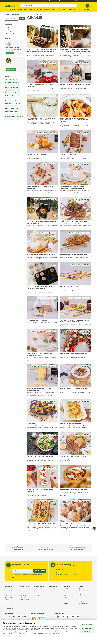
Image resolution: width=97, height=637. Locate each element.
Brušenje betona (9, 92)
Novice (65, 595)
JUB (15, 113)
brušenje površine (9, 90)
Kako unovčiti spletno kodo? (25, 599)
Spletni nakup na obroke (77, 547)
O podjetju (66, 588)
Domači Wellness (9, 103)
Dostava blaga (82, 598)
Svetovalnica (62, 9)
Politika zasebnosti (9, 606)
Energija (39, 9)
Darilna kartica (22, 595)
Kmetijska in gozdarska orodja (12, 87)
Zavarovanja (22, 597)
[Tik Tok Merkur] (68, 617)
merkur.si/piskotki (15, 632)
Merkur (28, 14)
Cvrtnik (37, 199)
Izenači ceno (46, 547)
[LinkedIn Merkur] (78, 617)
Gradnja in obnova (9, 33)
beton (17, 90)
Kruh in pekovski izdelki (83, 232)
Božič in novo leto (51, 331)
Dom (7, 27)
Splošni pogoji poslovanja (10, 588)
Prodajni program (38, 588)
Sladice (78, 132)
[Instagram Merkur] (63, 617)
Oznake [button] (7, 76)
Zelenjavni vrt (52, 434)
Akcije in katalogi (29, 9)
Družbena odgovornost (69, 593)
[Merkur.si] (10, 6)
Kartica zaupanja (23, 590)
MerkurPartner (37, 595)
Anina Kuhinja (52, 62)
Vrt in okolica (8, 31)
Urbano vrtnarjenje (14, 119)
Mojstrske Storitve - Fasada (11, 108)
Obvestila (86, 9)
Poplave (20, 113)
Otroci (13, 95)
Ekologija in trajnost (10, 116)
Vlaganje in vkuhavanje (41, 132)
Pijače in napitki (43, 62)
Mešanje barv (82, 588)
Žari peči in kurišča (51, 27)
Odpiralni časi (52, 588)
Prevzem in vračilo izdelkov (55, 593)
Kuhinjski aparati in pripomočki (81, 27)
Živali (6, 119)
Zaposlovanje (67, 590)
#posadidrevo (20, 116)
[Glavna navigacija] (92, 5)
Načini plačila (7, 593)
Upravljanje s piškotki (9, 601)
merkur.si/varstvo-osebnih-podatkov (31, 632)
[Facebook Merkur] (58, 617)
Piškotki (6, 603)
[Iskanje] (21, 5)
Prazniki (37, 232)
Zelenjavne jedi (44, 232)
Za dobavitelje (67, 601)
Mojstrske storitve (50, 9)
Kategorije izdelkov (15, 9)
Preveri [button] (7, 38)
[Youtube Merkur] (73, 617)
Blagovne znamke (8, 597)
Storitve (36, 590)
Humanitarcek (8, 113)
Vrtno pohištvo (8, 98)
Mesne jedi (77, 62)
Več (12, 577)
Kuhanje (7, 29)
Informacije (72, 9)
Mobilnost (7, 95)
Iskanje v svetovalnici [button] (12, 14)
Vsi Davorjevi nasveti (11, 69)
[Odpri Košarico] (87, 5)
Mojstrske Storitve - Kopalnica (12, 111)
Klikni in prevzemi (17, 547)
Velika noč (53, 232)
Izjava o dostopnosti (9, 608)
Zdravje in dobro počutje (11, 79)
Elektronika (18, 92)
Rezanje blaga (82, 596)
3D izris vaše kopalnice (84, 590)
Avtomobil (18, 103)
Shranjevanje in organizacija (12, 84)
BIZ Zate (36, 593)
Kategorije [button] (8, 24)
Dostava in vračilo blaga (10, 590)
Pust (79, 264)
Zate (79, 9)
